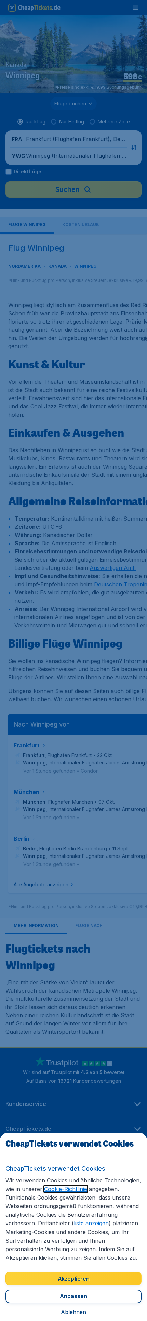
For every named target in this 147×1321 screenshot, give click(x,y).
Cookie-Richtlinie (65, 1189)
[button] (73, 1312)
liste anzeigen (91, 1223)
